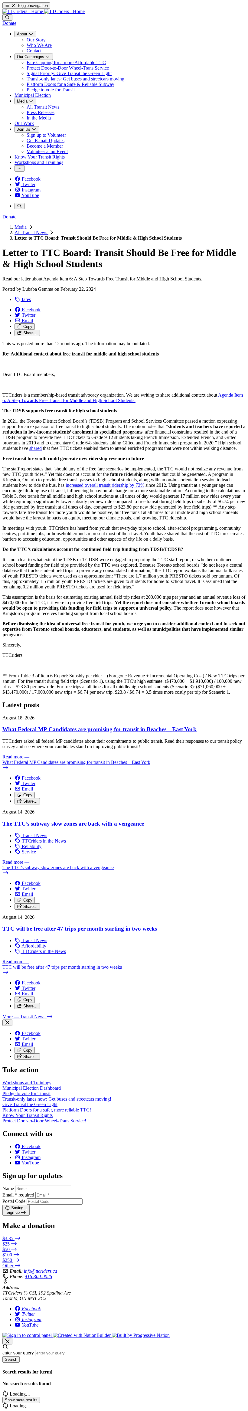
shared (35, 448)
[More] (19, 168)
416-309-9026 (38, 1276)
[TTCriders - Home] (43, 11)
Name (8, 1188)
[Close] (7, 1023)
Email (18, 1194)
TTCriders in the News (43, 840)
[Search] (7, 17)
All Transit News (31, 232)
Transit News (34, 835)
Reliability (31, 846)
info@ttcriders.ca (40, 1271)
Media (21, 227)
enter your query (18, 1352)
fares (26, 299)
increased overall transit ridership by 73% (105, 485)
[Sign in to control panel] (27, 1335)
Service (28, 851)
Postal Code (13, 1201)
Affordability (33, 945)
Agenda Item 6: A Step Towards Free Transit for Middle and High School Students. (122, 397)
